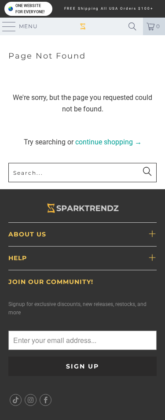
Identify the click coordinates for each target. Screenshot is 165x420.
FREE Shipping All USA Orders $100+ (109, 9)
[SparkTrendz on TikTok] (15, 400)
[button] (28, 9)
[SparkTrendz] (82, 26)
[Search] (132, 26)
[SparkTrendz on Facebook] (46, 400)
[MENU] (5, 26)
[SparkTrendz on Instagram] (31, 400)
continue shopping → (108, 142)
